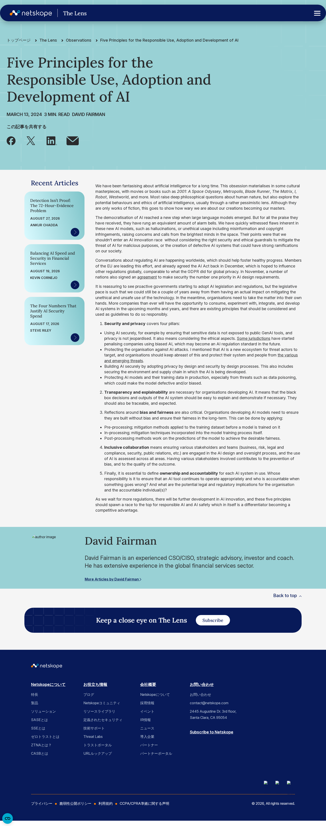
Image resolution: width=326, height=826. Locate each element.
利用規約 (105, 803)
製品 (34, 703)
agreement (147, 277)
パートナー (149, 745)
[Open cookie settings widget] (7, 818)
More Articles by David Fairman (112, 579)
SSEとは (38, 728)
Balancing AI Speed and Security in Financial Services (52, 258)
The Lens (48, 40)
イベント (147, 711)
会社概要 (148, 684)
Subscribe (212, 620)
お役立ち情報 (95, 684)
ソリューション (43, 711)
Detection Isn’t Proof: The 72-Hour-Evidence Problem (52, 205)
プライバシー (41, 803)
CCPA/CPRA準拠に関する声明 (144, 803)
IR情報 (145, 720)
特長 (34, 694)
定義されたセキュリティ (102, 720)
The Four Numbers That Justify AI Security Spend (53, 311)
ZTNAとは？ (41, 745)
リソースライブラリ (99, 711)
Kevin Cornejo (43, 278)
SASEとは (39, 720)
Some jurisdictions (253, 338)
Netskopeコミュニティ (101, 703)
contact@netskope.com (209, 703)
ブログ (88, 694)
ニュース (147, 728)
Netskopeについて (48, 684)
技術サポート (94, 728)
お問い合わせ (202, 684)
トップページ (19, 40)
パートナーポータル (156, 753)
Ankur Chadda (44, 225)
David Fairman (88, 114)
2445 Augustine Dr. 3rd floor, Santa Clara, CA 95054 (213, 714)
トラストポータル (97, 745)
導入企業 (147, 736)
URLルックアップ (97, 753)
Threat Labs (93, 736)
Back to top (285, 595)
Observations (78, 40)
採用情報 (147, 703)
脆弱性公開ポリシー (75, 803)
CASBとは (39, 753)
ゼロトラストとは (45, 736)
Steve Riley (40, 331)
